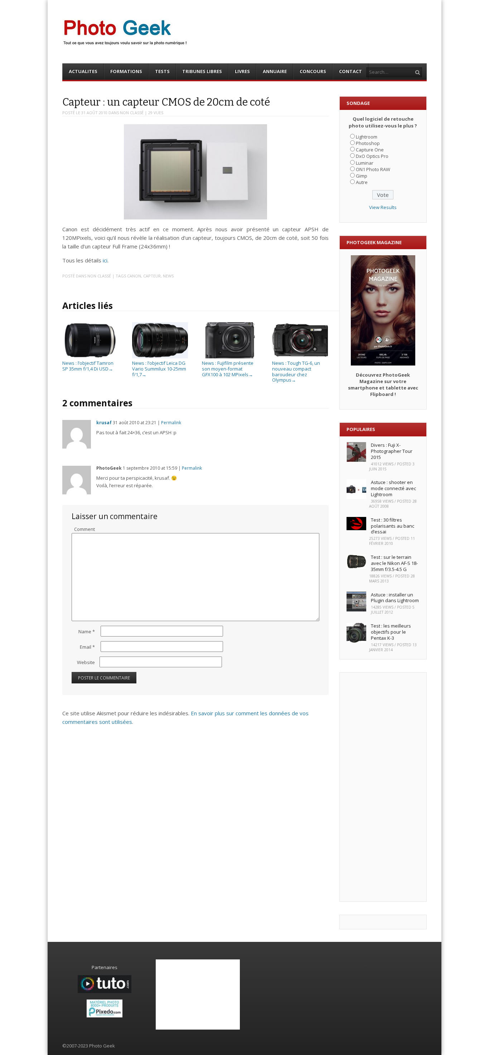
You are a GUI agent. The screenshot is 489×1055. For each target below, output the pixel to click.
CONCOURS (313, 71)
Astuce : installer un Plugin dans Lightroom (395, 597)
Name (86, 631)
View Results (383, 207)
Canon (134, 276)
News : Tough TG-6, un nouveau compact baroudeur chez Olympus (296, 371)
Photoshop (368, 143)
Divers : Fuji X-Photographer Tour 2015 (391, 451)
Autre (362, 182)
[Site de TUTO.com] (104, 991)
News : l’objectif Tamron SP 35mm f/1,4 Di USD (87, 366)
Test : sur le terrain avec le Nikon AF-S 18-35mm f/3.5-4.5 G (394, 563)
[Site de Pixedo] (104, 1015)
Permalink (171, 423)
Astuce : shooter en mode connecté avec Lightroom (393, 488)
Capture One (370, 149)
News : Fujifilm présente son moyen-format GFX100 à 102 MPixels (227, 368)
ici (105, 260)
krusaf (104, 423)
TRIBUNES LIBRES (202, 71)
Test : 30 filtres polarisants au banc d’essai (392, 526)
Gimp (361, 176)
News (168, 276)
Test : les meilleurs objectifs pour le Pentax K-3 (391, 632)
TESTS (162, 71)
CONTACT (350, 71)
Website (86, 662)
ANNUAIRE (275, 71)
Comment (84, 529)
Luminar (364, 163)
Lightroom (366, 137)
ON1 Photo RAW (373, 169)
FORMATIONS (126, 71)
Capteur (152, 276)
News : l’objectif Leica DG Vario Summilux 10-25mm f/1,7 (159, 368)
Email (87, 647)
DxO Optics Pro (372, 156)
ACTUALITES (83, 71)
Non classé (132, 112)
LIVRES (242, 71)
